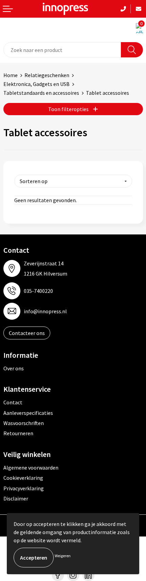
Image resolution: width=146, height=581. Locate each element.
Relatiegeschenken (46, 75)
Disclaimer (15, 498)
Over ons (13, 368)
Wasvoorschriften (23, 423)
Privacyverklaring (23, 488)
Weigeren (63, 555)
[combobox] (62, 49)
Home (10, 75)
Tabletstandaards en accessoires (41, 92)
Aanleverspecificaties (28, 412)
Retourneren (18, 433)
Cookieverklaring (23, 477)
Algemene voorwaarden (30, 467)
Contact (12, 402)
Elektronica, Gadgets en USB (36, 84)
